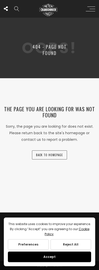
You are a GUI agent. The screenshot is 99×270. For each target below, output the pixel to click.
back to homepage (49, 155)
